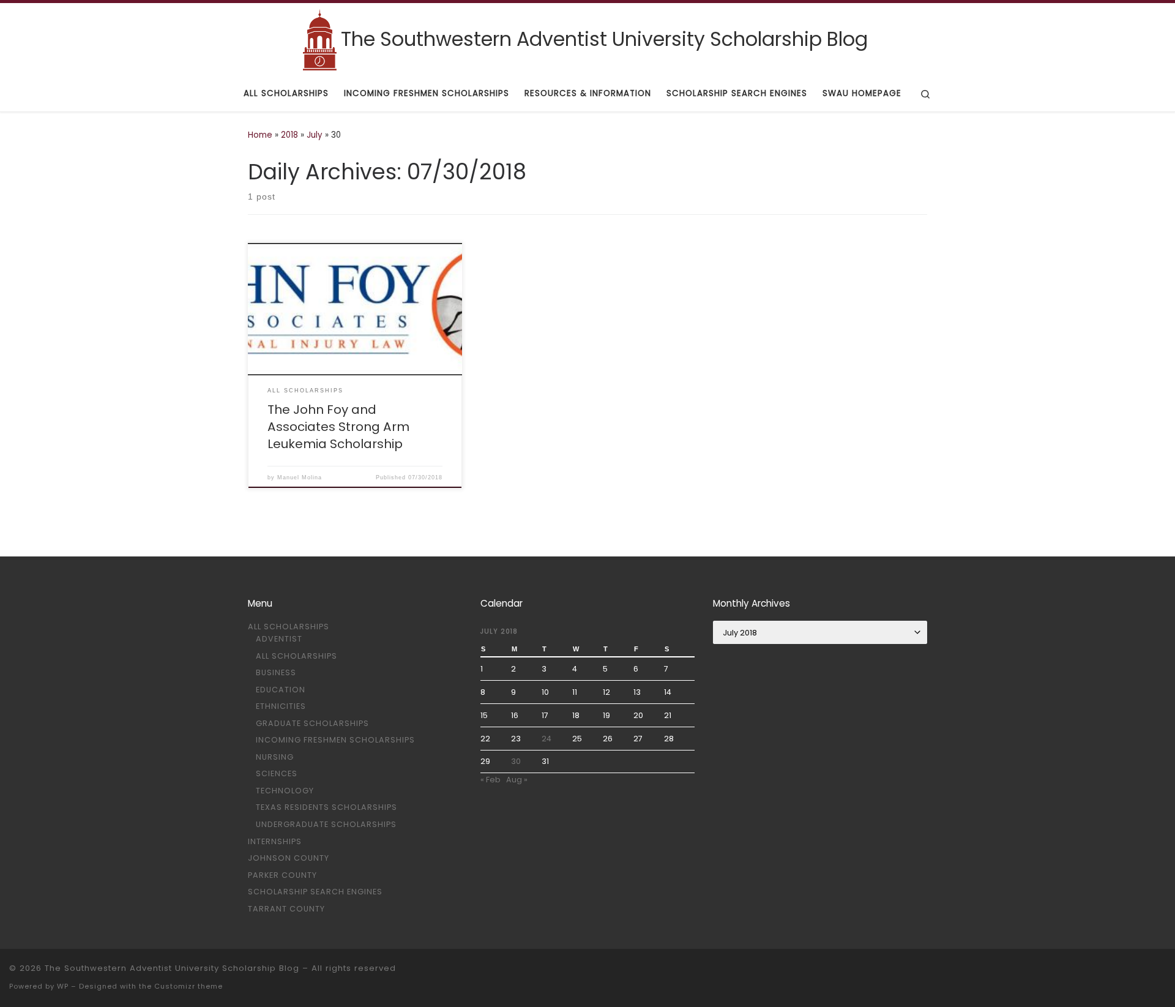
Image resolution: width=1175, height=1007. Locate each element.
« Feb (490, 779)
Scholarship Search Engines (315, 891)
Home (260, 135)
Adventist (279, 639)
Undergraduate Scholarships (326, 824)
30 (516, 761)
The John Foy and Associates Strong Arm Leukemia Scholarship (338, 426)
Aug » (517, 779)
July (315, 135)
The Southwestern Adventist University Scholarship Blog (172, 968)
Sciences (276, 773)
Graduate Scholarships (312, 723)
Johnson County (288, 858)
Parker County (282, 875)
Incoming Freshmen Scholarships (335, 740)
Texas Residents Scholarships (326, 807)
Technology (285, 790)
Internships (275, 841)
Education (280, 689)
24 (546, 738)
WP (63, 986)
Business (276, 672)
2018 (289, 135)
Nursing (275, 757)
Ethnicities (281, 706)
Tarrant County (286, 909)
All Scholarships (288, 626)
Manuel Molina (299, 477)
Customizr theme (188, 986)
